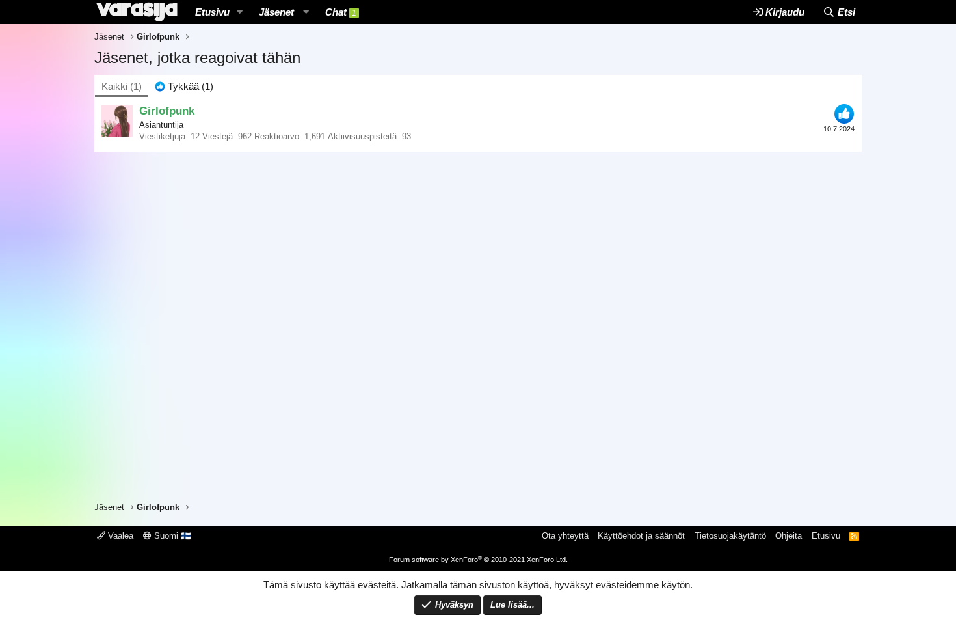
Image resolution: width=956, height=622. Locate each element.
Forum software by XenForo (478, 559)
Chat (340, 12)
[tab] (184, 86)
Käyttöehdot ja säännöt (641, 536)
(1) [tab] (121, 86)
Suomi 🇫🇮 (171, 536)
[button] (240, 12)
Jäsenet (276, 12)
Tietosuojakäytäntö (730, 536)
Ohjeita (788, 536)
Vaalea (119, 536)
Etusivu (212, 12)
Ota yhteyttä (565, 536)
